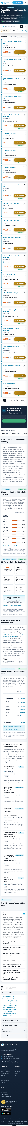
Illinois (7, 712)
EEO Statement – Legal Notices (20, 1121)
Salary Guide (4, 1092)
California (15, 433)
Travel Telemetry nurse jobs (9, 1009)
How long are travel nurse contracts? (10, 942)
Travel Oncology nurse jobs (9, 1013)
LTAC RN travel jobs (7, 1015)
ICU (4, 542)
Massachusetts (9, 698)
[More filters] (25, 26)
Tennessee (8, 722)
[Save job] (24, 41)
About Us (17, 1069)
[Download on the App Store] (6, 1109)
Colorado (8, 706)
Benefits (16, 1073)
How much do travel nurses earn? (11, 913)
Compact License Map (6, 1096)
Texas (5, 433)
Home (2, 7)
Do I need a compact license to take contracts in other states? (12, 965)
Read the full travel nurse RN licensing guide (12, 606)
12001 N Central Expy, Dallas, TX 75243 (11, 1058)
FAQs (16, 1075)
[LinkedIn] (2, 1061)
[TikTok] (12, 1061)
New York (8, 719)
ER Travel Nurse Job (9, 274)
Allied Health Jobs (5, 1073)
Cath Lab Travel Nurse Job (11, 203)
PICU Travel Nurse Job (9, 133)
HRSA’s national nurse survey (11, 634)
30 (17, 400)
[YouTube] (15, 1061)
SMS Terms (10, 1121)
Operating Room (5, 531)
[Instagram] (5, 1061)
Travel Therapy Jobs (5, 1071)
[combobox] (11, 26)
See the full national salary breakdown (12, 546)
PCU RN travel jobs (7, 1011)
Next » (22, 400)
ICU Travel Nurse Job (9, 383)
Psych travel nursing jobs (8, 1007)
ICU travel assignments (8, 998)
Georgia (8, 709)
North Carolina (8, 702)
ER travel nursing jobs (8, 996)
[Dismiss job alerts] (25, 408)
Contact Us (17, 1071)
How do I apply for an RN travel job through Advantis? (12, 978)
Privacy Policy (4, 1121)
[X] (18, 1061)
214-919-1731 (12, 1056)
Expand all (3, 909)
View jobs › (22, 691)
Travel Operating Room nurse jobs (11, 1003)
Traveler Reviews (5, 1078)
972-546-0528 (7, 1054)
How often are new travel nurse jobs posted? (12, 948)
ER (3, 535)
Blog (2, 1090)
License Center (4, 1094)
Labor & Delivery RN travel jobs (10, 1001)
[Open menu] (25, 2)
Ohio (7, 715)
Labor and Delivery (5, 520)
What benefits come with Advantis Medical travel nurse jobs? (12, 972)
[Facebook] (8, 1061)
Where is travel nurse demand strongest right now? (12, 954)
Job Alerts (3, 1082)
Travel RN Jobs (4, 1069)
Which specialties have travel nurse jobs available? (11, 959)
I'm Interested (20, 52)
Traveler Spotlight (5, 1080)
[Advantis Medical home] (5, 2)
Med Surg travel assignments (9, 1005)
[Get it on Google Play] (6, 1113)
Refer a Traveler (4, 1075)
